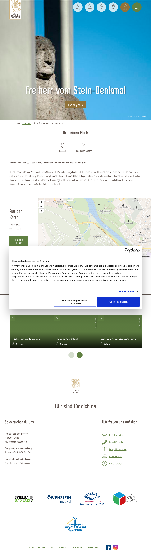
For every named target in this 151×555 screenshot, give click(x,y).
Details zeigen (126, 291)
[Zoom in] (41, 202)
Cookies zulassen (118, 301)
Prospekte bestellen (117, 449)
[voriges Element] (71, 355)
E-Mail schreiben (116, 435)
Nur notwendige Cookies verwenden (75, 301)
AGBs (52, 547)
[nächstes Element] (80, 355)
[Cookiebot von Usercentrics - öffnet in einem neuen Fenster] (127, 250)
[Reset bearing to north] (41, 210)
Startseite (26, 123)
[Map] (94, 228)
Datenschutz (63, 547)
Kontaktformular (116, 442)
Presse (31, 547)
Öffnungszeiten (115, 463)
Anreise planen (115, 456)
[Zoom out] (41, 206)
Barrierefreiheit (77, 547)
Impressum (42, 547)
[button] (78, 7)
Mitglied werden (92, 547)
